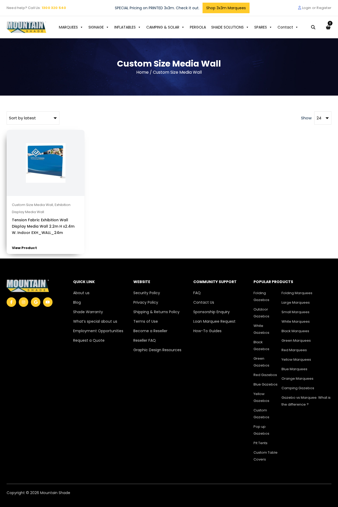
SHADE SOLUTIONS (227, 27)
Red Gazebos (265, 374)
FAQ (197, 292)
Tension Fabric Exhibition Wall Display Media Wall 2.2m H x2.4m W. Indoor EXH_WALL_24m (43, 226)
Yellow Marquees (296, 359)
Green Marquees (296, 340)
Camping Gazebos (297, 388)
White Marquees (295, 321)
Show (306, 118)
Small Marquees (295, 311)
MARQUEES (68, 27)
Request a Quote (89, 340)
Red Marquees (294, 350)
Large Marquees (295, 302)
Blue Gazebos (265, 384)
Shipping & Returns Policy (156, 311)
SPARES (260, 27)
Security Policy (146, 292)
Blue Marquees (294, 369)
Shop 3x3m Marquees (226, 8)
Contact (285, 27)
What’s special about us (95, 321)
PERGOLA (198, 27)
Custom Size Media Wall (32, 204)
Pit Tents (260, 442)
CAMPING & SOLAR (162, 27)
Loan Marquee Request (214, 321)
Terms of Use (145, 321)
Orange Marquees (297, 378)
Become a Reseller (150, 331)
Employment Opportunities (98, 331)
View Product (24, 247)
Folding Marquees (296, 292)
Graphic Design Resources (157, 350)
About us (81, 292)
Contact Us (203, 302)
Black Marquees (295, 331)
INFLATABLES (125, 27)
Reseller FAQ (144, 340)
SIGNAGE (96, 27)
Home (142, 72)
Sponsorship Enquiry (211, 311)
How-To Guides (207, 331)
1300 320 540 (54, 7)
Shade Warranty (88, 311)
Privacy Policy (145, 302)
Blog (77, 302)
